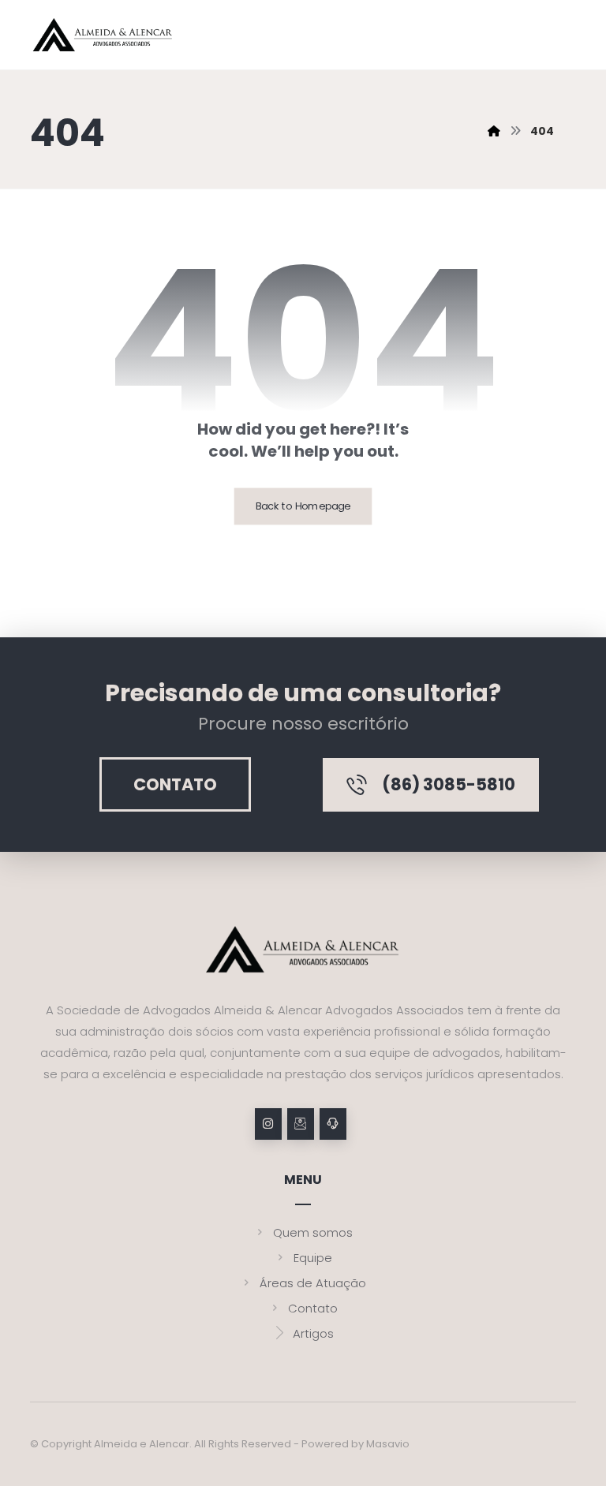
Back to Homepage (303, 506)
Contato (313, 1308)
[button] (268, 1124)
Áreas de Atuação (313, 1283)
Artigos (313, 1333)
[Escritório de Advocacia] (103, 35)
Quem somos (313, 1232)
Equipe (313, 1257)
